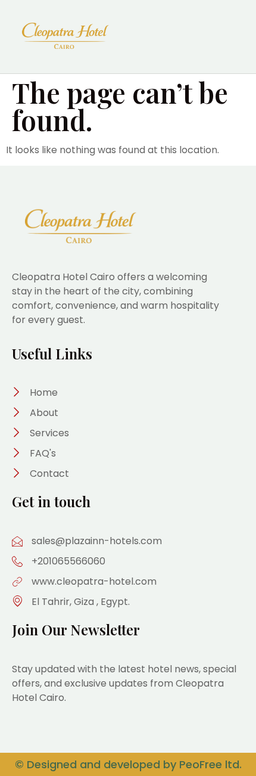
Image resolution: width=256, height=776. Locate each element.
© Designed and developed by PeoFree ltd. (128, 764)
